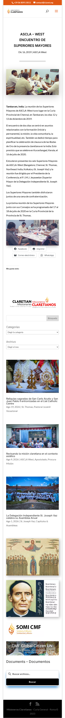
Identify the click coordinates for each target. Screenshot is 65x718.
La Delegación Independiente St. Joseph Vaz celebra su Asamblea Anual (31, 516)
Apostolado (41, 459)
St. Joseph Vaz (27, 521)
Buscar (32, 681)
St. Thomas (27, 406)
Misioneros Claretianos (19, 709)
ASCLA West (40, 52)
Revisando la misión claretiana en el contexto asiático (32, 455)
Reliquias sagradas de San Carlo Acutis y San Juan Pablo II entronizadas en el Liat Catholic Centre (32, 401)
